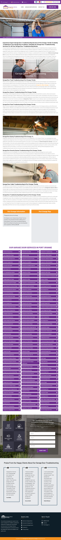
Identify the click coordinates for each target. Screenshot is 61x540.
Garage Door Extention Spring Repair (10, 371)
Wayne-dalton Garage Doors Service (48, 399)
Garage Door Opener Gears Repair (28, 317)
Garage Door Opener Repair (27, 323)
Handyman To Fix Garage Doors (47, 299)
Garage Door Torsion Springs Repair (29, 404)
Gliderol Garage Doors (45, 292)
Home (22, 7)
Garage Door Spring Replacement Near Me (30, 383)
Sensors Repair (44, 382)
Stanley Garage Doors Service (46, 385)
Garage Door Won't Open (45, 272)
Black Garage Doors (7, 268)
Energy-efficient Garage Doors (9, 310)
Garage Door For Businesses (8, 378)
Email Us (25, 2)
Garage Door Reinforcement (27, 344)
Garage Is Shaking (44, 279)
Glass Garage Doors (44, 289)
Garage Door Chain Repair (8, 344)
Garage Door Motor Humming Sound (29, 299)
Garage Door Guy (6, 402)
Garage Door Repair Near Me (27, 354)
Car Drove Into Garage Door (8, 275)
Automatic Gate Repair (7, 265)
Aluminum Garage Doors (7, 251)
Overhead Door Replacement (46, 330)
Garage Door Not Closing (26, 303)
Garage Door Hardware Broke (9, 409)
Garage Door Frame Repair (8, 392)
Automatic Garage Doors (8, 262)
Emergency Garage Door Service (9, 306)
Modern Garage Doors (45, 317)
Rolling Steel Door (44, 365)
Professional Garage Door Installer (47, 341)
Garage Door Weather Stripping (47, 258)
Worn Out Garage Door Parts (46, 409)
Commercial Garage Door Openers (9, 289)
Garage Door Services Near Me (28, 373)
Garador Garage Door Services (9, 320)
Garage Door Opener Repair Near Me (29, 327)
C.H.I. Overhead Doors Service (9, 272)
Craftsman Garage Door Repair (9, 296)
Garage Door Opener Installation (28, 320)
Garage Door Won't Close (45, 265)
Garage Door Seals (6, 351)
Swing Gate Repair (44, 392)
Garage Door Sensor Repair (27, 366)
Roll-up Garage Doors (45, 354)
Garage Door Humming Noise (8, 406)
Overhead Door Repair (45, 327)
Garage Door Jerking (26, 279)
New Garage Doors (44, 320)
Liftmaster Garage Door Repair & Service (49, 306)
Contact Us (41, 7)
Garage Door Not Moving (26, 306)
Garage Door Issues (26, 275)
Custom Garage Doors (7, 299)
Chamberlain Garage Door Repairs (9, 282)
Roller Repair (43, 358)
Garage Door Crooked (7, 347)
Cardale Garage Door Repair (8, 279)
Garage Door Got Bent (7, 395)
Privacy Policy (25, 529)
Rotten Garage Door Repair (46, 368)
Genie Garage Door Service (46, 286)
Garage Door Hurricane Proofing (28, 258)
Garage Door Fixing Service (8, 375)
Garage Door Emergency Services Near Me (11, 365)
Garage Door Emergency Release (9, 358)
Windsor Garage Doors (45, 402)
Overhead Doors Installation (46, 334)
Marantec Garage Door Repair (46, 313)
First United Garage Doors (8, 317)
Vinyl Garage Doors (44, 395)
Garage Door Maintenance (27, 292)
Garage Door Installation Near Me (28, 265)
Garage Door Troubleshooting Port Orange (14, 37)
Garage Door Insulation (26, 268)
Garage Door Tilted (25, 397)
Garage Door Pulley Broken (27, 341)
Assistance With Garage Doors (9, 258)
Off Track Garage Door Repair (46, 323)
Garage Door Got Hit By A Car (8, 399)
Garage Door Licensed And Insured (28, 282)
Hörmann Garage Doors (45, 303)
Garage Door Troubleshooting (46, 251)
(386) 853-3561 (52, 7)
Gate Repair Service (45, 282)
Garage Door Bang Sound (8, 323)
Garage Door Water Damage (46, 255)
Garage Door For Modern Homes (9, 385)
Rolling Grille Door (44, 361)
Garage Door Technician (26, 394)
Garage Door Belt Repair (8, 330)
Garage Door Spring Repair (27, 377)
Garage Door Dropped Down (8, 354)
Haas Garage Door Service (46, 296)
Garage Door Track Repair (27, 407)
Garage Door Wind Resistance (46, 262)
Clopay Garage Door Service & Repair (10, 286)
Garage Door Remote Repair (27, 347)
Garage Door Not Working (27, 310)
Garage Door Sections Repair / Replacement (28, 362)
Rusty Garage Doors (45, 371)
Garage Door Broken (7, 334)
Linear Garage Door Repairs (46, 310)
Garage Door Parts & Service (27, 337)
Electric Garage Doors (7, 303)
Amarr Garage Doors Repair (8, 255)
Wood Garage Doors (44, 406)
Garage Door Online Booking (27, 313)
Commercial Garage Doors (8, 292)
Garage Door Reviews (26, 358)
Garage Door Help (25, 255)
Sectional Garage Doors (45, 378)
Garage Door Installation (26, 262)
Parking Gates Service (45, 337)
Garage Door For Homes (7, 382)
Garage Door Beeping (7, 327)
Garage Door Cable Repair (8, 337)
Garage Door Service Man (27, 370)
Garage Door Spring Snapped (27, 387)
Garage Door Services (31, 7)
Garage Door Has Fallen (26, 251)
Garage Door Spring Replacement (28, 380)
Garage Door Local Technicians (28, 286)
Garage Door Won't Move (45, 268)
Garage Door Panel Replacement (28, 330)
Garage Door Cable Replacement (9, 341)
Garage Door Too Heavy (26, 401)
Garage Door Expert (7, 368)
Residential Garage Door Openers (47, 347)
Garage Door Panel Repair (27, 334)
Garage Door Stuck (25, 390)
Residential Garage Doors (46, 351)
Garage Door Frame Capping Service (10, 389)
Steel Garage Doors (44, 389)
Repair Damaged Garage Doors (47, 344)
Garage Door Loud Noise (26, 289)
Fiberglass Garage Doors (8, 313)
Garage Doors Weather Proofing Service (48, 275)
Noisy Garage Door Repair (27, 296)
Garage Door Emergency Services (9, 361)
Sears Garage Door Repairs (46, 375)
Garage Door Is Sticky (26, 272)
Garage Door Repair (26, 351)
